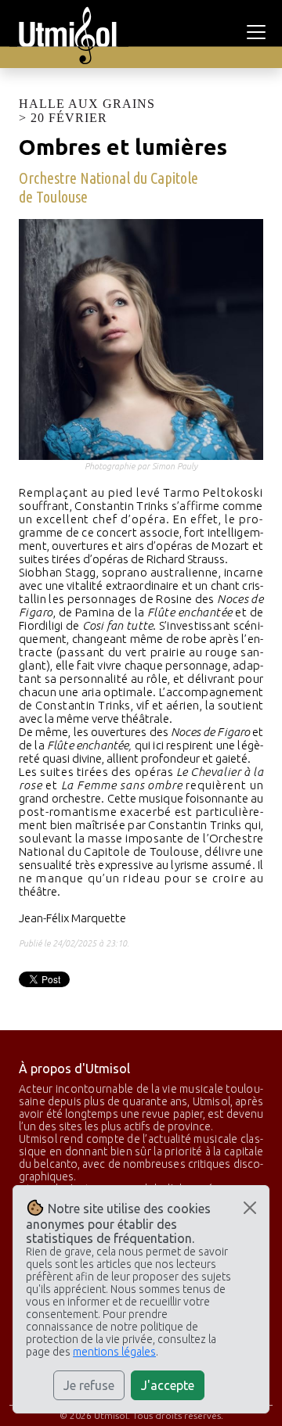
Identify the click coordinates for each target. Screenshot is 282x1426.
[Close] (250, 1208)
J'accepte (167, 1385)
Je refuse (88, 1385)
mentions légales (114, 1351)
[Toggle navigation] (258, 32)
